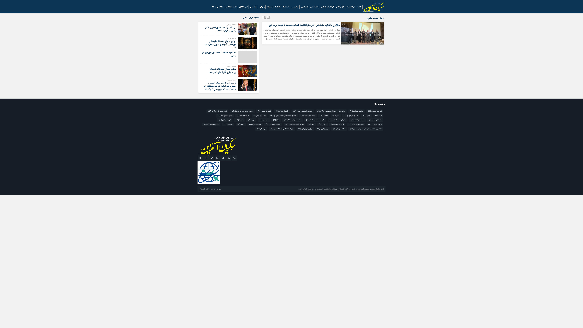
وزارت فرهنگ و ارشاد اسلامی (282, 129)
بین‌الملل (243, 7)
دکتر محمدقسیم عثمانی (315, 120)
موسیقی (228, 124)
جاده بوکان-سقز (308, 115)
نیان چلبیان (322, 129)
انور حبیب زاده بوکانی (217, 111)
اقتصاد (286, 7)
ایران (378, 115)
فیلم (311, 124)
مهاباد (240, 124)
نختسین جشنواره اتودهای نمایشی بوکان (366, 129)
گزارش (253, 7)
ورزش (262, 7)
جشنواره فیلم (243, 115)
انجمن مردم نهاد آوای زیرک (242, 111)
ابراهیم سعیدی (375, 111)
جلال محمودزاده (225, 115)
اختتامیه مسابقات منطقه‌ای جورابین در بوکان (219, 54)
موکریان (340, 7)
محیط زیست (273, 7)
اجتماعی (314, 7)
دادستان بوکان (375, 120)
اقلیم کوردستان (264, 111)
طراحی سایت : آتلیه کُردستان (210, 189)
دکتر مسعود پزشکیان (292, 120)
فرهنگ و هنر (327, 7)
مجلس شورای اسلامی (294, 124)
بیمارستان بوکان (351, 115)
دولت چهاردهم (357, 120)
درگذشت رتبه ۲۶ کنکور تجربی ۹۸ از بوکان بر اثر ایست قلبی (220, 29)
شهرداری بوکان (375, 124)
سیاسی (304, 7)
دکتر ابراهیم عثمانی (338, 120)
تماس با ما (217, 7)
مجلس (295, 7)
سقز (276, 120)
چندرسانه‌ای (231, 7)
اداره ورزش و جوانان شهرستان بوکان (331, 111)
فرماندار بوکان (337, 124)
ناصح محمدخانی (211, 124)
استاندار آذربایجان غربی (302, 111)
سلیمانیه (264, 120)
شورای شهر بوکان (356, 124)
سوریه (251, 120)
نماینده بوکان (339, 129)
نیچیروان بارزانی (305, 129)
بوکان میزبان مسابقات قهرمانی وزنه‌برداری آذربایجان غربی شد (222, 70)
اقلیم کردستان (282, 111)
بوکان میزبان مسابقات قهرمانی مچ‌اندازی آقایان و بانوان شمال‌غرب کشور (220, 44)
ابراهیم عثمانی (356, 111)
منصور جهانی (255, 124)
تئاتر (335, 115)
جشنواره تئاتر (260, 115)
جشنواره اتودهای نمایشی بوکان (283, 115)
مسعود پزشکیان (273, 124)
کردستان (351, 7)
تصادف (324, 115)
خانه (359, 7)
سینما (239, 120)
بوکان (366, 115)
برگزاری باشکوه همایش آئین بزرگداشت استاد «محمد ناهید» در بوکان (304, 25)
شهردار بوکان (225, 120)
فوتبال (322, 124)
